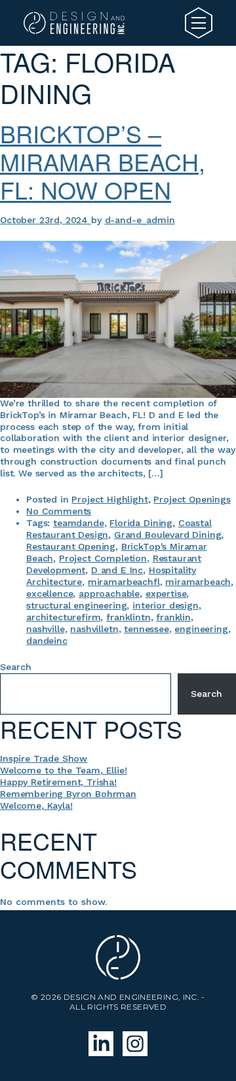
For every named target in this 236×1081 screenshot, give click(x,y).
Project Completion (103, 558)
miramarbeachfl (124, 581)
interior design (165, 605)
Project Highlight (109, 499)
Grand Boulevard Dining (167, 534)
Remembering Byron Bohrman (68, 794)
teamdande (78, 523)
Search (15, 667)
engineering (200, 629)
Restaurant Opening (70, 546)
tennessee (146, 629)
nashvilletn (94, 629)
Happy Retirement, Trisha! (58, 782)
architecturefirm (63, 617)
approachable (109, 593)
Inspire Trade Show (43, 758)
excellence (49, 593)
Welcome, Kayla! (36, 805)
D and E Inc (117, 570)
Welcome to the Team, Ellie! (63, 770)
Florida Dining (140, 523)
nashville (45, 629)
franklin (173, 617)
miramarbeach (198, 581)
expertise (166, 593)
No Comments (58, 511)
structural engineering (76, 605)
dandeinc (47, 640)
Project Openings (191, 499)
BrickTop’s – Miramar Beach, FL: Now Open (102, 161)
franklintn (128, 617)
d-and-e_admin (140, 220)
